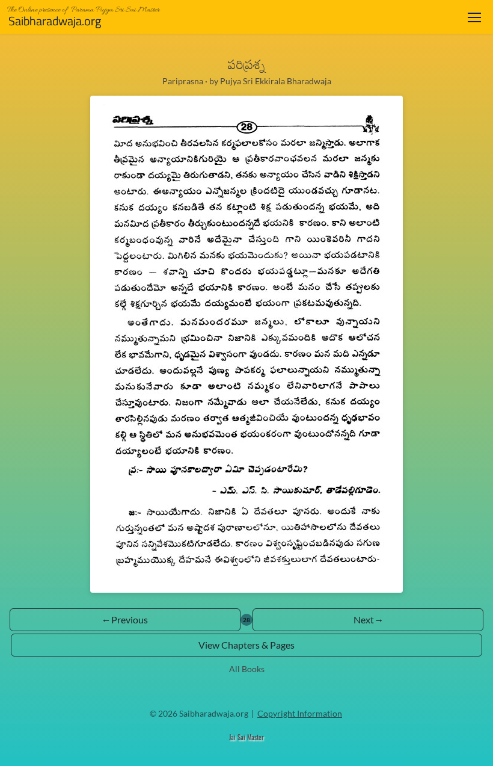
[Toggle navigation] (474, 17)
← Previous (125, 619)
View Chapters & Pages (246, 644)
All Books (247, 669)
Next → (368, 619)
